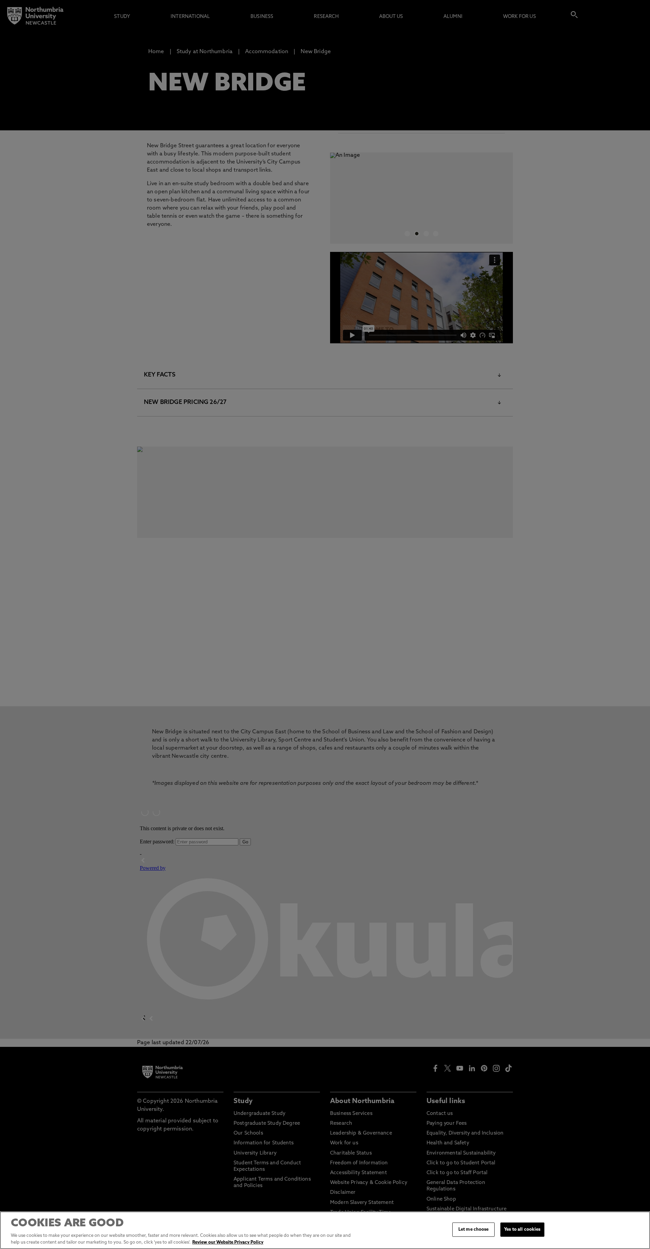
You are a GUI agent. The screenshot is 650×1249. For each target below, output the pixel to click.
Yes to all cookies (522, 1229)
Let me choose (473, 1229)
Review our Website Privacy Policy (227, 1242)
